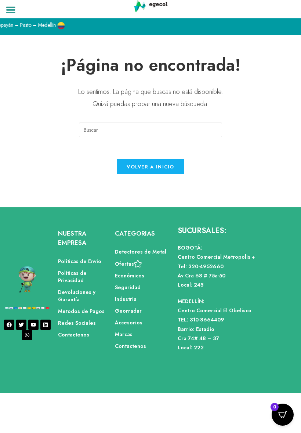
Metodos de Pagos (81, 311)
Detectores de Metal (140, 251)
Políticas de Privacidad (72, 276)
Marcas (124, 334)
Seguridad (128, 287)
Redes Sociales (77, 323)
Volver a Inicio (150, 166)
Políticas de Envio (79, 261)
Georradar (128, 310)
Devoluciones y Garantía (76, 295)
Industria (126, 299)
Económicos (129, 275)
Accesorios (128, 322)
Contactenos (73, 334)
